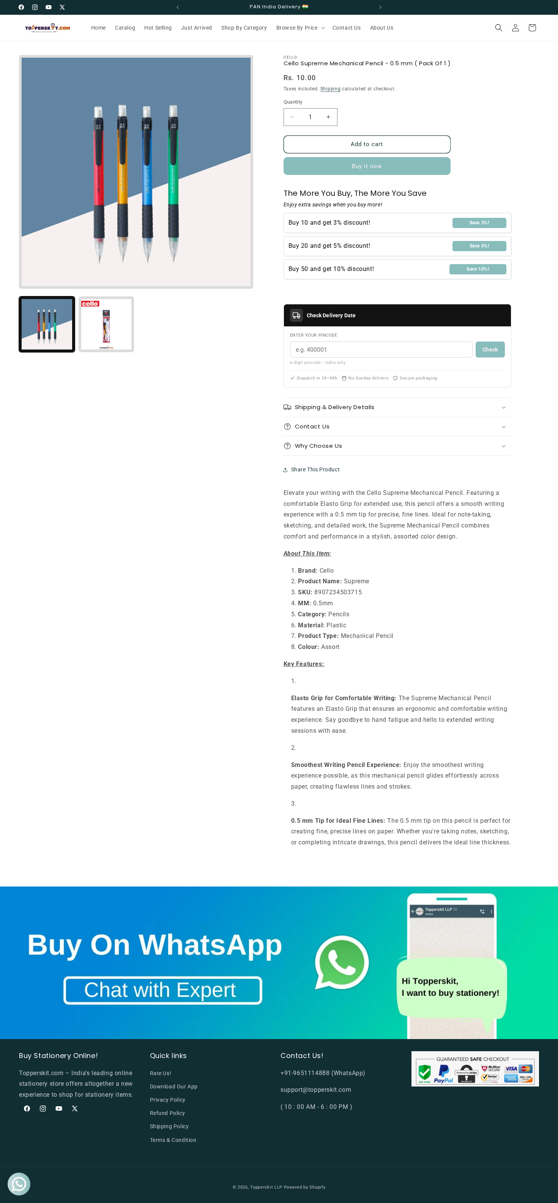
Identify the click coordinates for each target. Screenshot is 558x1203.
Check (490, 349)
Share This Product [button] (315, 469)
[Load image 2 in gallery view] (106, 324)
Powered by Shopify (305, 1187)
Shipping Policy (169, 1126)
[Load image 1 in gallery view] (47, 324)
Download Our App (174, 1086)
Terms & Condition (173, 1140)
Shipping (330, 88)
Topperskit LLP (266, 1187)
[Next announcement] (380, 7)
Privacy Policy (168, 1100)
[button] (300, 28)
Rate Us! (161, 1073)
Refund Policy (167, 1113)
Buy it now (367, 166)
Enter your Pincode (313, 335)
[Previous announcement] (177, 7)
